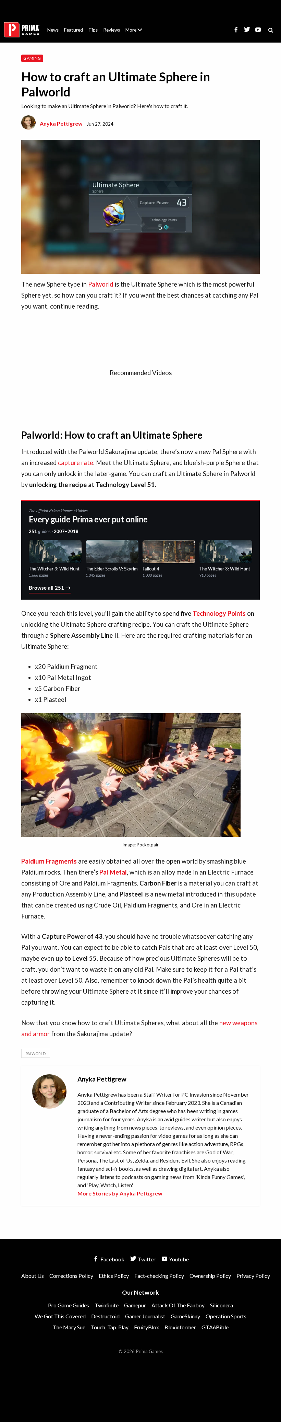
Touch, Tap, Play (110, 1327)
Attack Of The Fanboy (178, 1305)
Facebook (111, 1259)
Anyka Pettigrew (61, 123)
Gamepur (135, 1305)
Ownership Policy (210, 1275)
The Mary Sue (69, 1327)
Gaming (32, 58)
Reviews (111, 30)
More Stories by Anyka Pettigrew (119, 1193)
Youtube (178, 1259)
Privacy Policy (253, 1275)
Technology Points (219, 613)
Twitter (146, 1259)
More (137, 33)
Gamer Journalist (145, 1316)
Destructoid (105, 1316)
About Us (135, 25)
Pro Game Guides (68, 1305)
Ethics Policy (114, 1275)
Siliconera (221, 1305)
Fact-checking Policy (159, 1275)
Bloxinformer (180, 1327)
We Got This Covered (60, 1316)
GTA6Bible (215, 1327)
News (53, 30)
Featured (73, 30)
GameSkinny (185, 1316)
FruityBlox (146, 1327)
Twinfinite (107, 1305)
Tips (93, 30)
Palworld (100, 284)
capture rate (75, 462)
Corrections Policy (71, 1275)
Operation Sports (226, 1316)
